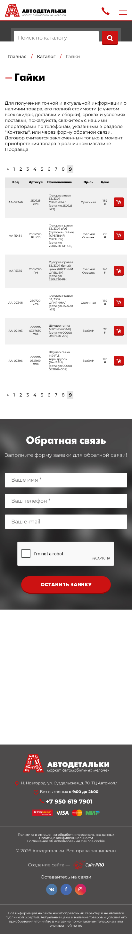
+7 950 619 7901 (69, 801)
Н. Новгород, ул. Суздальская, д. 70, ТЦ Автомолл (69, 783)
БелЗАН (88, 331)
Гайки (73, 56)
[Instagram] (80, 889)
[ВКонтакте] (51, 889)
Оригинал (88, 202)
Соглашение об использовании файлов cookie (66, 841)
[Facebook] (66, 889)
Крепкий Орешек (88, 236)
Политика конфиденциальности (66, 838)
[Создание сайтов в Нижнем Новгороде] (88, 865)
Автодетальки (48, 851)
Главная (17, 56)
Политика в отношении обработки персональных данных (66, 834)
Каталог (46, 56)
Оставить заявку (66, 584)
